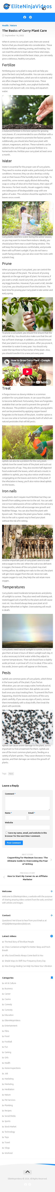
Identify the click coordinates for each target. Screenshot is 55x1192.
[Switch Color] (44, 9)
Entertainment (11, 1026)
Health (5, 25)
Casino (8, 999)
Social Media (10, 1116)
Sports (7, 1121)
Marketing (9, 1079)
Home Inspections (13, 1068)
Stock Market (10, 1126)
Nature (13, 25)
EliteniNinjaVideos (12, 1020)
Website (9, 822)
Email (31, 813)
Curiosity (9, 1010)
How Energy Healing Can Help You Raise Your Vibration (28, 966)
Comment (10, 794)
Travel (7, 1142)
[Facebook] (25, 17)
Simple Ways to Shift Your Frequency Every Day (25, 961)
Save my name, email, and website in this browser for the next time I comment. (26, 834)
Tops (7, 1137)
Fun (6, 1047)
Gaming (8, 1052)
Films (7, 1031)
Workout (9, 1153)
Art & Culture (10, 983)
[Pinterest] (30, 17)
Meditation (9, 1089)
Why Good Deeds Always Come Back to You (24, 955)
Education (9, 1015)
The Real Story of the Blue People (19, 942)
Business (9, 988)
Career (8, 994)
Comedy (8, 1004)
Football (8, 1042)
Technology (10, 1132)
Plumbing (9, 1105)
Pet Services (10, 1100)
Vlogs (7, 1148)
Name (8, 813)
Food (7, 1036)
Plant (11, 774)
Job (6, 1073)
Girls (6, 1057)
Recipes (8, 1110)
